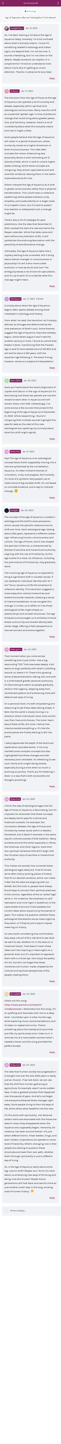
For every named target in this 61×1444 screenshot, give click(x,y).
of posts (30, 3)
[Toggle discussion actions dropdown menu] (58, 3)
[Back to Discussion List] (3, 3)
